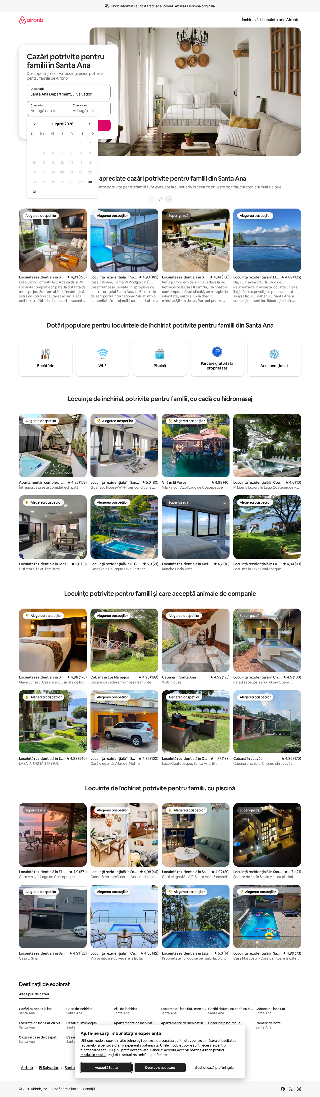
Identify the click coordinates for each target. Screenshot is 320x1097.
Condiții (89, 1089)
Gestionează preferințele (214, 1067)
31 (34, 192)
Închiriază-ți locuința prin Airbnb (270, 19)
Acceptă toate (106, 1067)
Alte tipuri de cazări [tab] (34, 994)
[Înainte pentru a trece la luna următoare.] (89, 124)
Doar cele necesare (160, 1067)
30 (90, 182)
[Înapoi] (151, 199)
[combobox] (69, 94)
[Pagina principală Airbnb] (31, 19)
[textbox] (48, 111)
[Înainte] (169, 199)
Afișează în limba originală (195, 6)
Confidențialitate (65, 1089)
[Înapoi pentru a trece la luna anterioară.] (35, 124)
